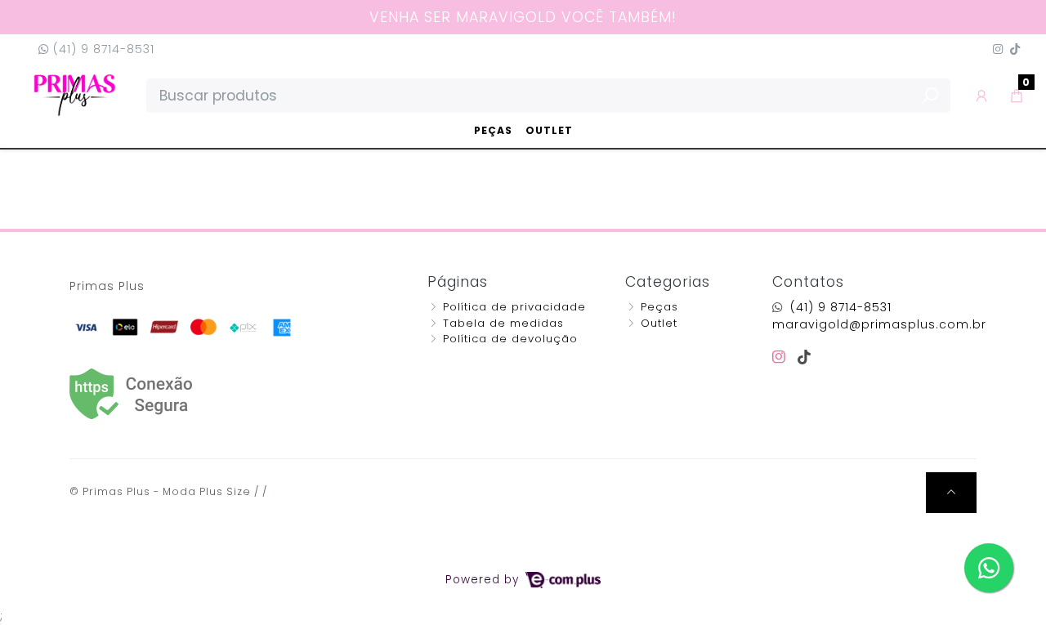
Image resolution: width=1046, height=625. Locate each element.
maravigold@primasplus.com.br (879, 324)
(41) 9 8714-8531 (101, 49)
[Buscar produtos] (930, 96)
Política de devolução (510, 338)
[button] (982, 95)
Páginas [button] (457, 282)
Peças (493, 130)
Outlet (549, 130)
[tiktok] (804, 357)
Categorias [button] (667, 282)
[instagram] (781, 357)
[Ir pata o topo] (951, 492)
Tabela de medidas (503, 323)
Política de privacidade (514, 307)
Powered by (484, 579)
